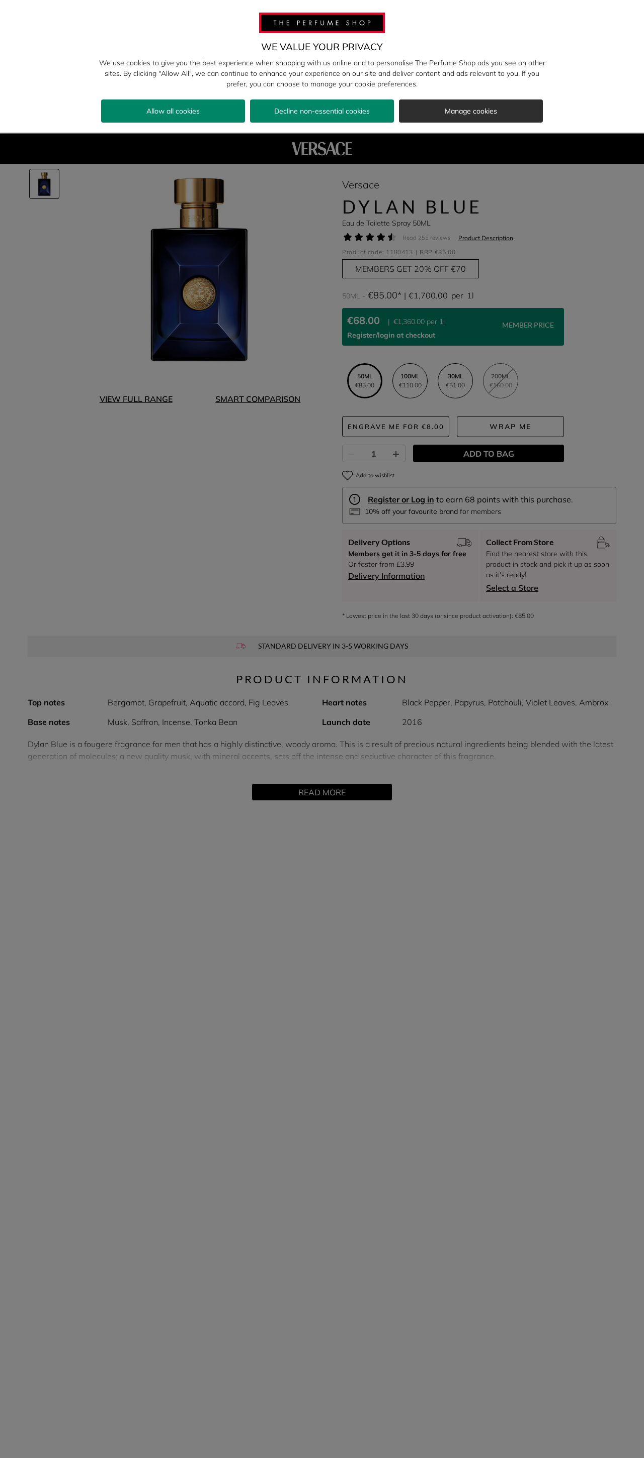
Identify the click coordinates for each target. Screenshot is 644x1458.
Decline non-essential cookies (322, 111)
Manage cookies (471, 111)
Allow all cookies (173, 111)
